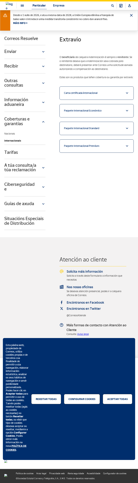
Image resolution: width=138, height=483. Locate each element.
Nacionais (9, 133)
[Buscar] (112, 5)
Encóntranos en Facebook (85, 303)
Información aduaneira (16, 102)
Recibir (11, 66)
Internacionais (12, 140)
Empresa (58, 5)
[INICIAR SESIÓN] (129, 5)
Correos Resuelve (21, 38)
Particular (39, 5)
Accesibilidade (93, 473)
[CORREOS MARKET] (121, 5)
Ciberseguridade (19, 187)
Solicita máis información (85, 272)
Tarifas (11, 152)
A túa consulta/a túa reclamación (20, 168)
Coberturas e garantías (17, 121)
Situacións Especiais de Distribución (24, 221)
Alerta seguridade (76, 473)
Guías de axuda (19, 203)
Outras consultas (13, 83)
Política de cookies (24, 473)
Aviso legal (83, 334)
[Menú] (19, 5)
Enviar (10, 51)
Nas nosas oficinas (80, 287)
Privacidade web (57, 473)
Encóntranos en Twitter (84, 309)
